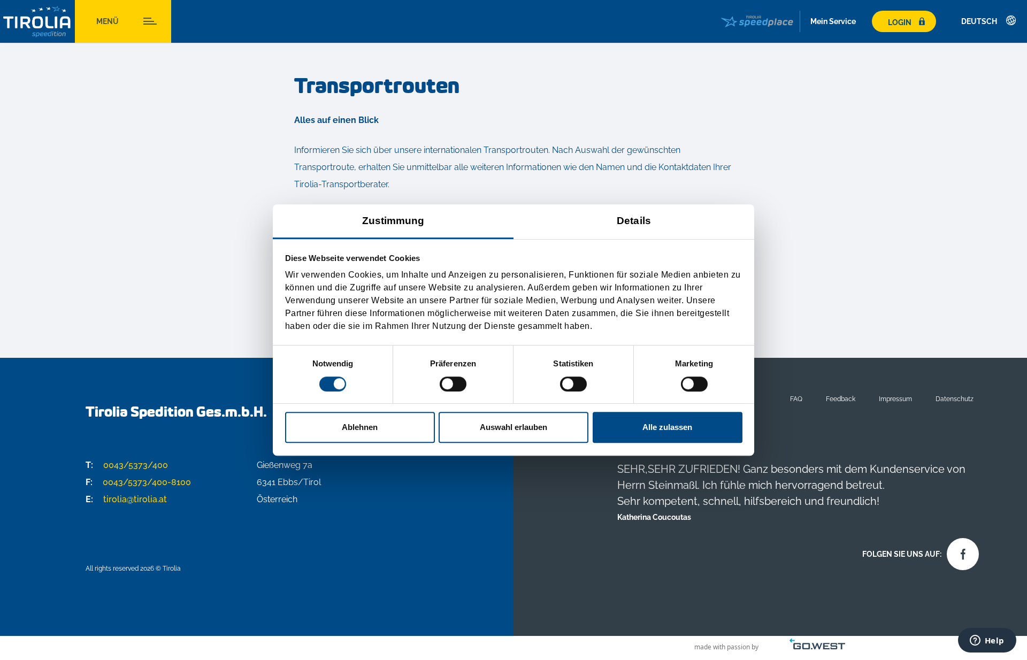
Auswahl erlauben (513, 427)
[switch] (453, 384)
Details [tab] (634, 220)
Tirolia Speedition (37, 21)
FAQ (796, 399)
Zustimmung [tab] (393, 220)
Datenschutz (955, 399)
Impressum (895, 399)
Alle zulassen (667, 427)
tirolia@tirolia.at (126, 499)
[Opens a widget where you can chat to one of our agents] (986, 641)
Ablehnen (360, 427)
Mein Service (833, 21)
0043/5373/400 (127, 465)
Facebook (960, 551)
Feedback (840, 399)
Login (899, 22)
